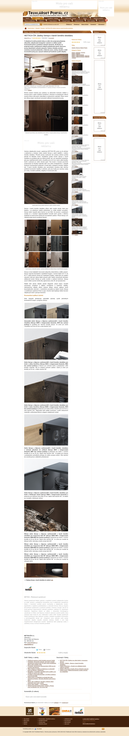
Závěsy (74, 47)
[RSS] (103, 729)
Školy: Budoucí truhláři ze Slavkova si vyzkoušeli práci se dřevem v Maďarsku (41, 669)
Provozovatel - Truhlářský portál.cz (47, 718)
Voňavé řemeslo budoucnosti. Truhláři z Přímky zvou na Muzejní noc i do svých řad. (41, 686)
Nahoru (25, 723)
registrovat (65, 702)
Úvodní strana (31, 28)
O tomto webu (42, 722)
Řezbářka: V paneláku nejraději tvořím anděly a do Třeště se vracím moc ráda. (42, 672)
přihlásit (56, 702)
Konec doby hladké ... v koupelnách (37, 684)
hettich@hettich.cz (32, 642)
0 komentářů (51, 38)
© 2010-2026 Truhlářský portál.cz (91, 719)
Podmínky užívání (43, 723)
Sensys (78, 47)
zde (52, 580)
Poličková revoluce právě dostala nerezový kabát (41, 660)
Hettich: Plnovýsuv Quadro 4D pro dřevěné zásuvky (74, 669)
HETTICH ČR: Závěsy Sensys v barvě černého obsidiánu (59, 28)
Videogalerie (101, 24)
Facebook (39, 728)
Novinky (43, 28)
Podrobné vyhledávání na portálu (50, 24)
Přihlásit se (69, 24)
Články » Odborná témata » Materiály (80, 55)
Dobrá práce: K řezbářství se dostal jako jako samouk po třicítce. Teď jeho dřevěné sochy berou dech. (42, 679)
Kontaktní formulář (43, 720)
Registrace (76, 24)
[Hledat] (41, 24)
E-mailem (48, 649)
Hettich (30, 90)
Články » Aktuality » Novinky (78, 52)
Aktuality (38, 28)
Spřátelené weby (68, 718)
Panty (85, 47)
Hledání (25, 722)
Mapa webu (26, 720)
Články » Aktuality (76, 53)
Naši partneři (67, 722)
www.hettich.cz (28, 644)
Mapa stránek (85, 24)
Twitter (40, 649)
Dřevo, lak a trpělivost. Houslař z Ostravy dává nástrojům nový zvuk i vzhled (40, 682)
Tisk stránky (26, 718)
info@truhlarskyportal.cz (89, 723)
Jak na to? (66, 723)
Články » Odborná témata (78, 54)
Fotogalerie (93, 24)
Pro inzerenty (67, 720)
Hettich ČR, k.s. (27, 38)
